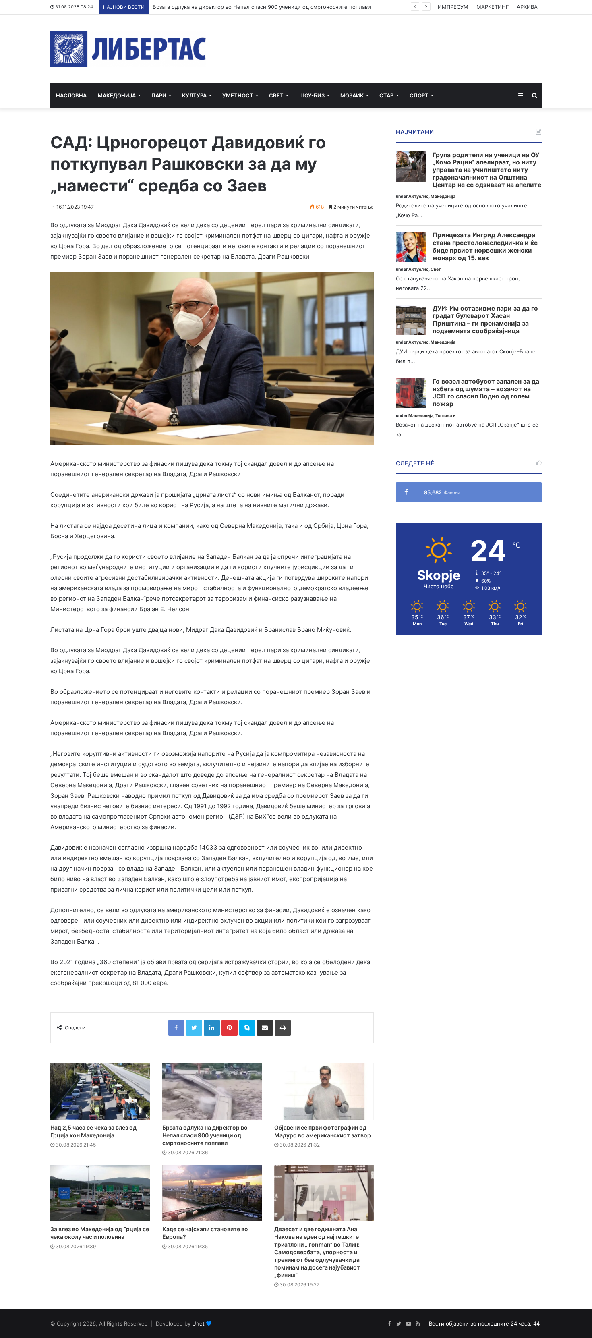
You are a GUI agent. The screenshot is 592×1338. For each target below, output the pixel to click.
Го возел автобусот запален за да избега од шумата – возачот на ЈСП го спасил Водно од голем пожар (486, 393)
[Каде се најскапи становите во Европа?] (212, 1193)
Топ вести (445, 415)
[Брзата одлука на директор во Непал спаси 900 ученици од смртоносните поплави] (212, 1091)
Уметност (237, 95)
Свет (276, 95)
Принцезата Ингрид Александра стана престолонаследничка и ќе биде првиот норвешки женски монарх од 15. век (485, 246)
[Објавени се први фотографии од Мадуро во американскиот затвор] (324, 1091)
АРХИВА (527, 7)
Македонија (117, 95)
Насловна (71, 95)
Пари (158, 95)
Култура (194, 95)
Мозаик (352, 95)
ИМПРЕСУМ (453, 7)
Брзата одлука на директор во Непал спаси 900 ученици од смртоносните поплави (205, 1135)
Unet (198, 1323)
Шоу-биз (312, 95)
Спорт (419, 95)
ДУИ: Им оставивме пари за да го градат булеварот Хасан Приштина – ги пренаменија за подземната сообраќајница (485, 320)
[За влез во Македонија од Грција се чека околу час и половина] (100, 1193)
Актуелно (418, 196)
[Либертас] (128, 49)
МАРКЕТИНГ (492, 7)
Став (386, 95)
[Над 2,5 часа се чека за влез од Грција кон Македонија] (100, 1091)
